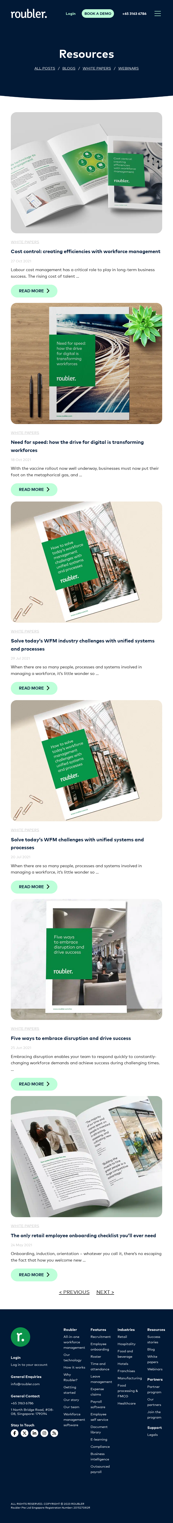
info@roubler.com (25, 1384)
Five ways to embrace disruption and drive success (71, 1037)
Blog (151, 1349)
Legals (152, 1434)
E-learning (99, 1439)
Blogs (68, 67)
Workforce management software (74, 1419)
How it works (74, 1367)
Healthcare (127, 1403)
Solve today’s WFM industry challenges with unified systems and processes (83, 644)
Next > (105, 1291)
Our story (71, 1399)
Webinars (128, 67)
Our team (71, 1407)
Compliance (100, 1446)
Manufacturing (130, 1378)
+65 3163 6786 (134, 13)
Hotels (123, 1363)
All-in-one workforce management (74, 1341)
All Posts (44, 67)
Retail (122, 1336)
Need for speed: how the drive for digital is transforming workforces (77, 445)
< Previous (74, 1291)
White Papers (97, 67)
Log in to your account (29, 1364)
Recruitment (101, 1336)
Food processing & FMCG (128, 1390)
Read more (31, 290)
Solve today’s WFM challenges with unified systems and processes (77, 843)
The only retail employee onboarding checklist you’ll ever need (83, 1235)
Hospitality (127, 1343)
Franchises (126, 1371)
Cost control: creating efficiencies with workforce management (85, 250)
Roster (96, 1356)
